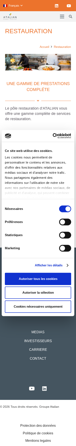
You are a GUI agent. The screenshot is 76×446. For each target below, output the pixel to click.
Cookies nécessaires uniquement (38, 306)
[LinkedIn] (56, 6)
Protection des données (38, 425)
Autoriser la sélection (38, 292)
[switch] (65, 222)
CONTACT (38, 358)
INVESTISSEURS (38, 341)
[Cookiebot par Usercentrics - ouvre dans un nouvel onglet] (53, 136)
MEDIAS (38, 332)
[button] (13, 5)
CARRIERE (38, 349)
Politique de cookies (38, 433)
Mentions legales (38, 440)
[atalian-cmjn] (9, 16)
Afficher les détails (49, 265)
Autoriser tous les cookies (38, 279)
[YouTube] (69, 6)
